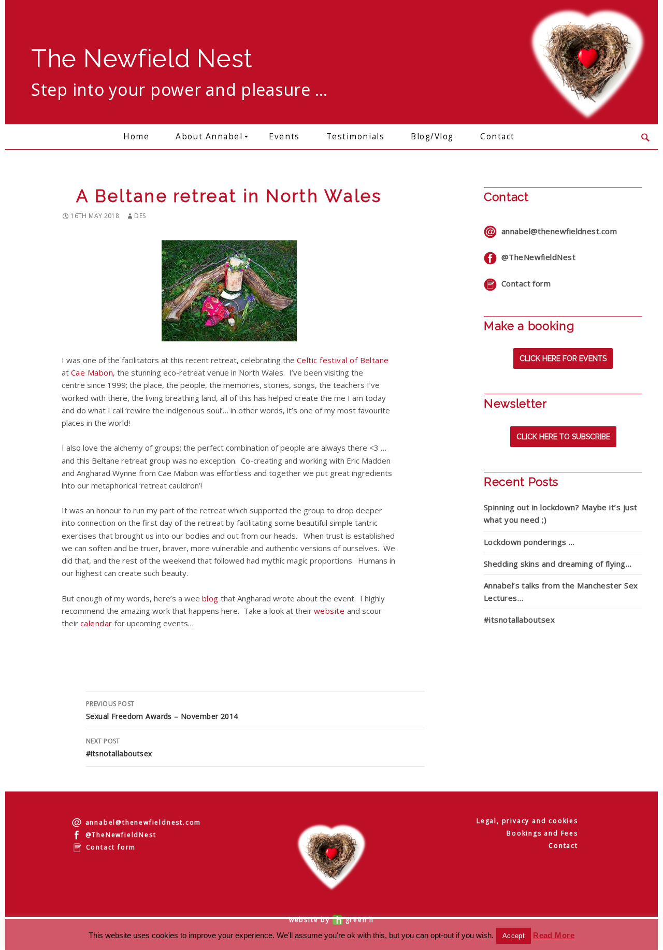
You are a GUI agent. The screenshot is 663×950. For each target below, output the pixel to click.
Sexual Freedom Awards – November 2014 (162, 710)
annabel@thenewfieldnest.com (557, 231)
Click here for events (563, 358)
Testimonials (355, 136)
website (330, 611)
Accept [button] (513, 936)
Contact (497, 136)
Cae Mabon (92, 372)
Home (136, 136)
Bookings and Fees (542, 833)
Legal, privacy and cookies (527, 820)
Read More (553, 935)
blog (210, 598)
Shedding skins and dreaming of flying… (557, 563)
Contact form (524, 283)
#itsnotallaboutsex (119, 747)
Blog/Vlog (432, 136)
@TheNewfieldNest (536, 257)
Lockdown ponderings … (529, 542)
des (140, 215)
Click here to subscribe (563, 437)
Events (284, 136)
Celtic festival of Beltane (343, 360)
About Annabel (209, 136)
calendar (96, 623)
